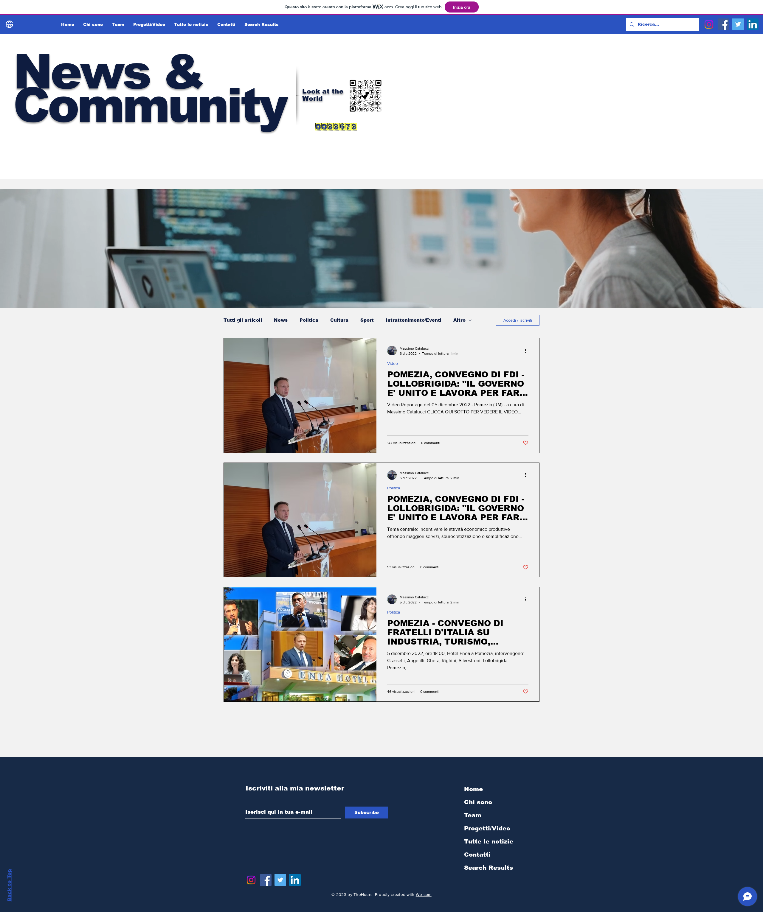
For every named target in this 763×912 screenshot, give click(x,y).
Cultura (339, 320)
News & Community (149, 88)
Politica (309, 320)
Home (473, 789)
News (281, 320)
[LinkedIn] (753, 24)
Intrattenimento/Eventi (413, 320)
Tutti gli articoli (243, 320)
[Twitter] (738, 24)
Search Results (488, 867)
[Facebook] (723, 24)
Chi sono (478, 802)
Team (472, 815)
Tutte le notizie (488, 841)
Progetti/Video (487, 828)
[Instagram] (709, 24)
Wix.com (424, 894)
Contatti (477, 854)
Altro (459, 320)
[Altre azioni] (527, 350)
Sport (367, 320)
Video (392, 363)
